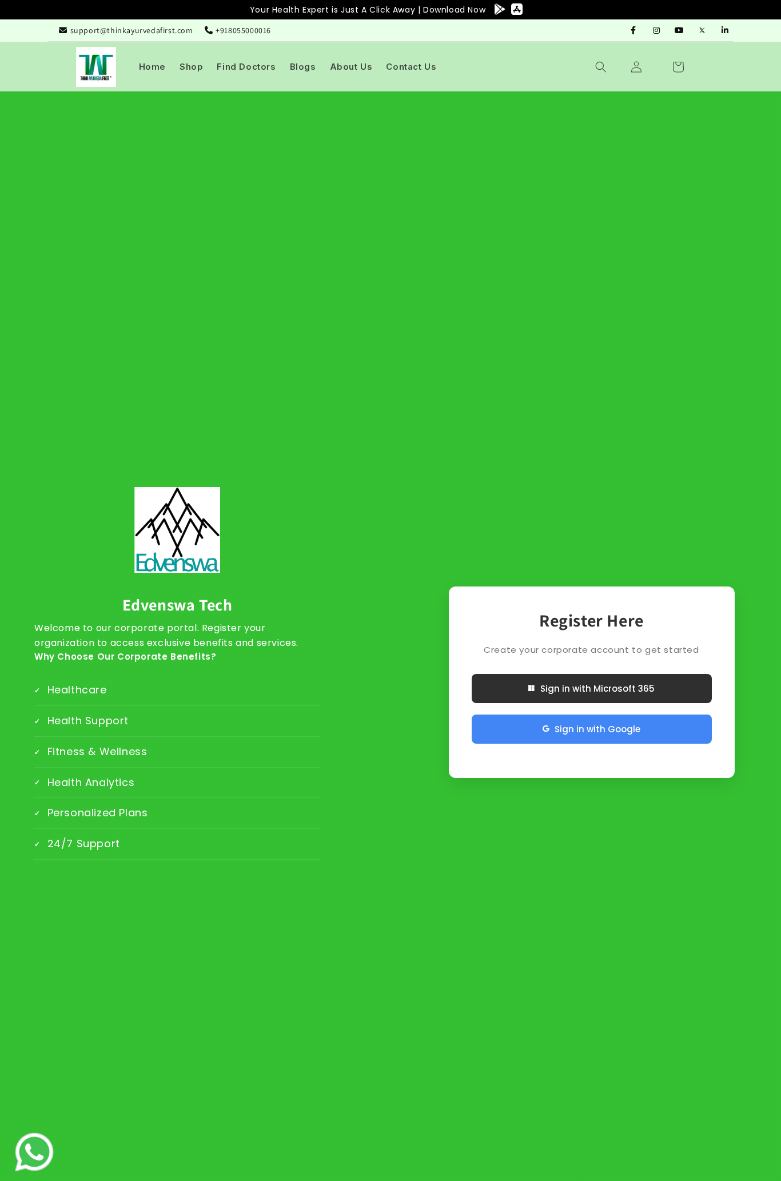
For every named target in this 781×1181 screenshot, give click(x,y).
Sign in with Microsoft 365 (597, 689)
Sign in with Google (597, 729)
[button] (607, 66)
